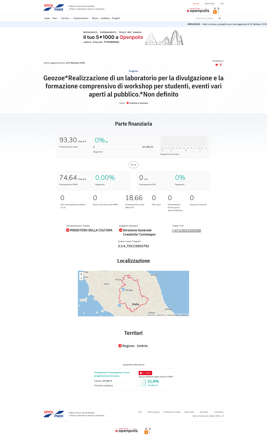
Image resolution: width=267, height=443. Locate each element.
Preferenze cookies (172, 412)
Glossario (204, 412)
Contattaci (219, 412)
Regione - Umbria (135, 346)
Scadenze (105, 18)
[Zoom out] (81, 278)
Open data (209, 3)
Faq (222, 3)
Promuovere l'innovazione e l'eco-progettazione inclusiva (112, 374)
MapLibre (151, 315)
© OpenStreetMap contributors (176, 315)
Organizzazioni (80, 18)
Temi (54, 18)
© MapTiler (160, 315)
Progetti (116, 18)
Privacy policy (154, 412)
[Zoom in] (81, 274)
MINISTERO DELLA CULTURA (91, 230)
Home (47, 18)
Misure (95, 18)
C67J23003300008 (186, 230)
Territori (65, 18)
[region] (133, 293)
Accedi (196, 3)
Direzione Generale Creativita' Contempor (139, 232)
